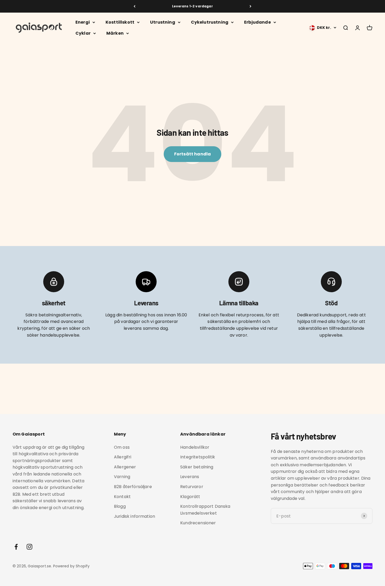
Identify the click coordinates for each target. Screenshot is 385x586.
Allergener (125, 467)
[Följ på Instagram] (29, 546)
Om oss (122, 447)
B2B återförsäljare (133, 487)
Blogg (120, 506)
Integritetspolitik (197, 457)
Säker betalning (196, 467)
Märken (115, 33)
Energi (82, 22)
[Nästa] (250, 6)
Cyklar (83, 33)
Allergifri (122, 457)
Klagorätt (190, 497)
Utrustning (162, 22)
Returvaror (191, 487)
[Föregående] (134, 6)
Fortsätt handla (192, 154)
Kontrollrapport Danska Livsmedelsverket (205, 509)
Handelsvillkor (194, 447)
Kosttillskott (120, 22)
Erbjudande (257, 22)
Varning (122, 477)
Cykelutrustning (209, 22)
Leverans (189, 477)
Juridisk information (134, 516)
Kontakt (122, 497)
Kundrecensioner (198, 523)
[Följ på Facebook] (16, 546)
